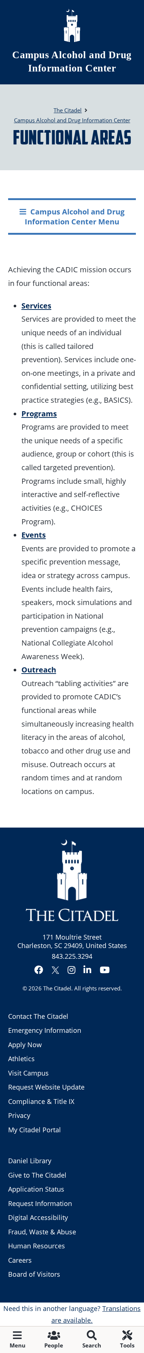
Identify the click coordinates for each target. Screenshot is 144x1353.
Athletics (21, 1058)
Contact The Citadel (38, 1016)
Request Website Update (46, 1087)
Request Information (40, 1203)
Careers (20, 1260)
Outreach (38, 669)
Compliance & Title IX (41, 1101)
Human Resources (36, 1245)
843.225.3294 (72, 956)
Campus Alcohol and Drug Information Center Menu (74, 216)
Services (36, 305)
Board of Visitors (34, 1274)
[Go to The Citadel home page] (72, 25)
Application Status (36, 1189)
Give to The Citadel (37, 1175)
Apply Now (25, 1044)
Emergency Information (44, 1030)
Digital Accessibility (38, 1217)
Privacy (19, 1115)
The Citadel (57, 988)
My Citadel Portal (34, 1129)
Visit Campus (28, 1073)
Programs (39, 413)
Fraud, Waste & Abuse (42, 1231)
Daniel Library (29, 1160)
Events (33, 534)
